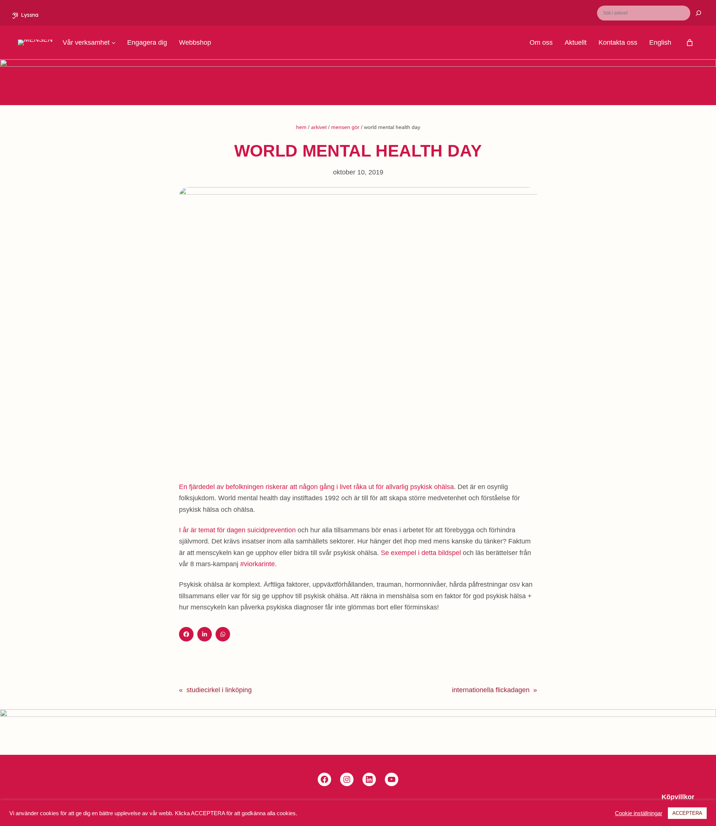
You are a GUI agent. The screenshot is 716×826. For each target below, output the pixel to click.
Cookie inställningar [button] (638, 813)
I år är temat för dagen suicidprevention (237, 530)
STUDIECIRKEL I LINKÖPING (219, 690)
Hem (301, 127)
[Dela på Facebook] (186, 634)
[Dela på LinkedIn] (204, 634)
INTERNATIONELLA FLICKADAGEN (491, 690)
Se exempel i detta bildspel (421, 553)
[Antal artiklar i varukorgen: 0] (689, 42)
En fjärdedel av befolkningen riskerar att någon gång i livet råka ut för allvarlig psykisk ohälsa (316, 487)
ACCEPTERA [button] (687, 813)
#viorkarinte (257, 564)
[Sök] (694, 13)
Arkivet (319, 127)
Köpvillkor (678, 797)
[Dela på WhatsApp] (223, 634)
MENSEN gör (345, 127)
